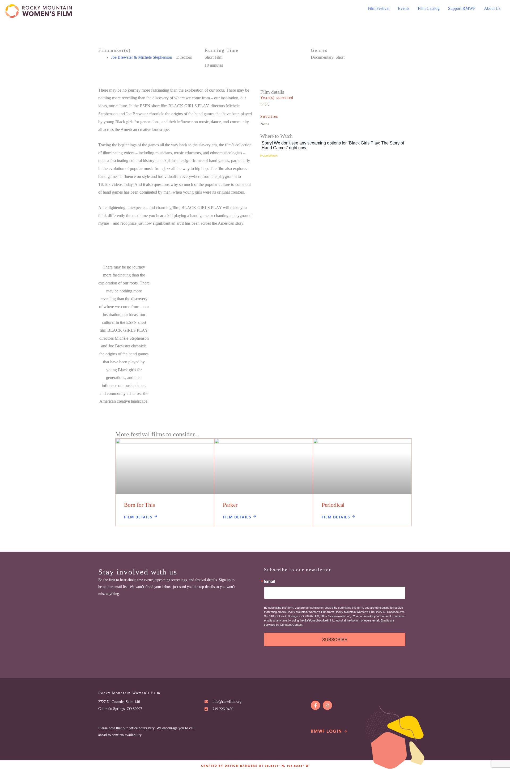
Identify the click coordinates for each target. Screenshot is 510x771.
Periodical (333, 505)
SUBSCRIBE (334, 639)
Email (269, 581)
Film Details (138, 517)
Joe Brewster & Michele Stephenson (141, 57)
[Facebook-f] (315, 705)
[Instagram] (327, 705)
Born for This (139, 505)
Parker (230, 505)
